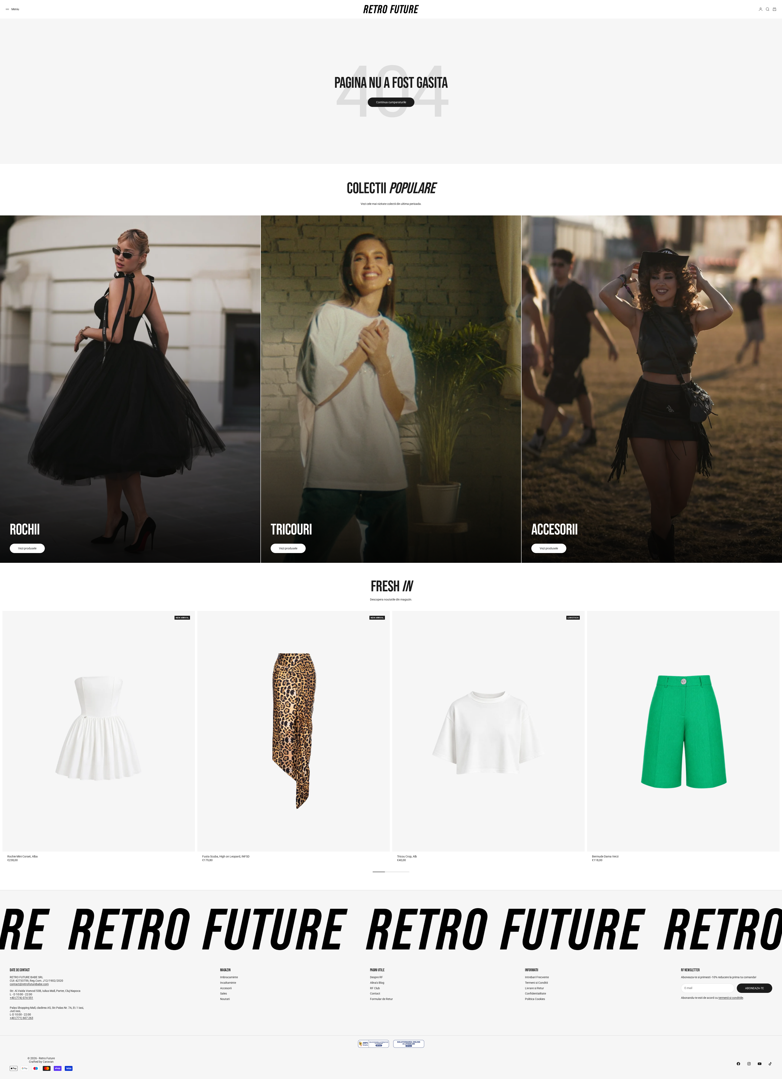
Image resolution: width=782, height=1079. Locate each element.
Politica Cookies (535, 999)
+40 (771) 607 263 (21, 1018)
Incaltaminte (228, 982)
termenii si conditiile (730, 997)
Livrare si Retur (534, 988)
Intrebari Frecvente (537, 977)
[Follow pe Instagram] (749, 1064)
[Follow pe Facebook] (738, 1064)
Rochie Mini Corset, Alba (22, 856)
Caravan (48, 1061)
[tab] (391, 587)
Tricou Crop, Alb (407, 856)
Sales (223, 993)
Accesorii (226, 988)
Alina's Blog (377, 982)
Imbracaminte (229, 977)
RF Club (375, 988)
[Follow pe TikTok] (770, 1064)
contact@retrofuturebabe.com (29, 984)
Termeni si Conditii (536, 982)
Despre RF (376, 977)
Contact (375, 993)
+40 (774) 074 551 (21, 997)
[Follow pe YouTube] (760, 1064)
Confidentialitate (535, 993)
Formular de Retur (381, 999)
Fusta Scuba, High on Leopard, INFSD (225, 856)
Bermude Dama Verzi (605, 856)
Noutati (225, 999)
